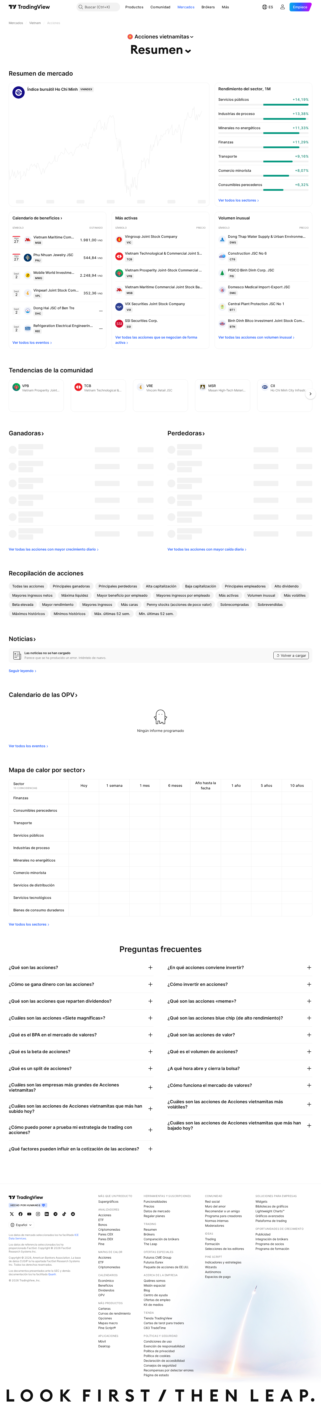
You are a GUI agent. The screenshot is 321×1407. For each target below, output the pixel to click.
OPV (101, 1295)
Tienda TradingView (158, 1318)
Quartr (52, 1274)
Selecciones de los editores (224, 1249)
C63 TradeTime (155, 1328)
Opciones (105, 1318)
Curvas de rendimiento (114, 1313)
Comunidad (160, 7)
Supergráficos (108, 1201)
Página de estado (156, 1375)
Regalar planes (154, 1216)
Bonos (102, 1224)
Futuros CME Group (157, 1257)
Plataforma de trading (271, 1221)
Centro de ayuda (156, 1295)
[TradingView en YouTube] (29, 1214)
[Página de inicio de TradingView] (29, 7)
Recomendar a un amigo (222, 1211)
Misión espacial (154, 1285)
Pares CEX (105, 1234)
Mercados (186, 7)
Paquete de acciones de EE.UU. (166, 1267)
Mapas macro (108, 1323)
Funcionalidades (155, 1201)
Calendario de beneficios (36, 218)
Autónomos (213, 1272)
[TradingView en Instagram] (38, 1214)
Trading (210, 1239)
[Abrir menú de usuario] (282, 7)
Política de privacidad (159, 1351)
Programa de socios (269, 1244)
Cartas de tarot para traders (164, 1323)
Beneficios (105, 1285)
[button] (147, 7)
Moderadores (214, 1225)
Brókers (208, 7)
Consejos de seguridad (160, 1365)
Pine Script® (107, 1328)
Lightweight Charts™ (270, 1211)
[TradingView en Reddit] (73, 1214)
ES (271, 7)
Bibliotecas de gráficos (271, 1206)
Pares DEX (105, 1239)
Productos (134, 7)
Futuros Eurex (153, 1262)
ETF (101, 1220)
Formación (212, 1244)
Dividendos (106, 1290)
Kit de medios (153, 1304)
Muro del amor (215, 1206)
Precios (149, 1206)
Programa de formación (272, 1249)
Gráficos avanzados (269, 1216)
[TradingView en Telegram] (55, 1214)
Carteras (104, 1308)
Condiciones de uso (158, 1341)
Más (225, 7)
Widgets (261, 1201)
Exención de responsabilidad (164, 1346)
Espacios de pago (218, 1276)
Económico (106, 1280)
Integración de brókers (271, 1239)
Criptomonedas (109, 1229)
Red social (212, 1201)
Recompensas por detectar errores (168, 1370)
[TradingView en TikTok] (64, 1214)
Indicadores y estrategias (223, 1262)
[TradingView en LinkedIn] (47, 1214)
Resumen (150, 1229)
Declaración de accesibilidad (164, 1360)
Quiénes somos (154, 1280)
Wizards (211, 1267)
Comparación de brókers (161, 1239)
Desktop (104, 1346)
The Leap (150, 1244)
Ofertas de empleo (157, 1300)
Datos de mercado (157, 1211)
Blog (147, 1290)
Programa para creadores (223, 1216)
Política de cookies (157, 1356)
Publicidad (263, 1234)
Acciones (104, 1215)
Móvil (102, 1341)
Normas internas (216, 1221)
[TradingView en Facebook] (20, 1214)
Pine (101, 1244)
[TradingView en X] (12, 1214)
